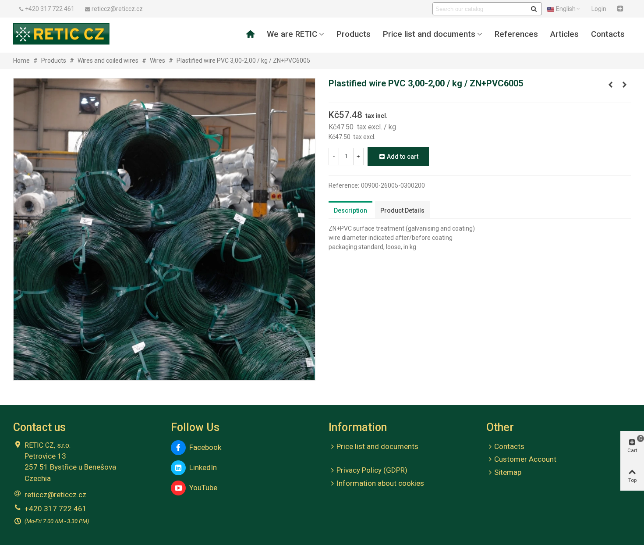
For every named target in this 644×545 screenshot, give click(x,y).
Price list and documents (429, 34)
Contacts (608, 34)
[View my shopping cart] (621, 9)
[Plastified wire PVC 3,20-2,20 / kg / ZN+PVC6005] (624, 84)
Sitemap (507, 472)
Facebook (203, 447)
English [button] (566, 8)
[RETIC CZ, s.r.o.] (61, 33)
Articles (564, 34)
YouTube (201, 487)
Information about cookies (380, 483)
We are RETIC (292, 34)
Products (353, 34)
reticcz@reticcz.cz (55, 494)
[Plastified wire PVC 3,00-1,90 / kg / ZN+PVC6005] (610, 84)
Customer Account (525, 459)
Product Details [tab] (402, 210)
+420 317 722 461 (56, 508)
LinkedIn (201, 467)
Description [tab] (350, 210)
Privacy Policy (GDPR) (371, 470)
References (516, 34)
